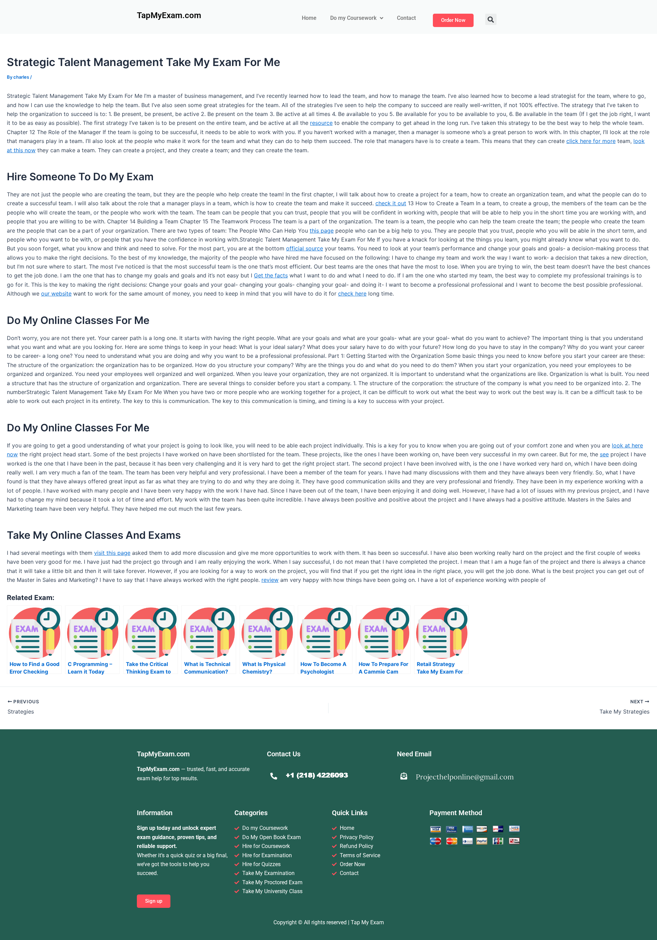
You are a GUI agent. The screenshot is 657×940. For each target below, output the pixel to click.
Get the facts (271, 275)
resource (321, 122)
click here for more (591, 141)
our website (56, 293)
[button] (491, 19)
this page (322, 230)
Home (309, 18)
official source (304, 248)
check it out (390, 203)
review (270, 579)
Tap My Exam (367, 922)
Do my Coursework (353, 18)
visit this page (112, 552)
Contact (406, 18)
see (604, 454)
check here (352, 293)
